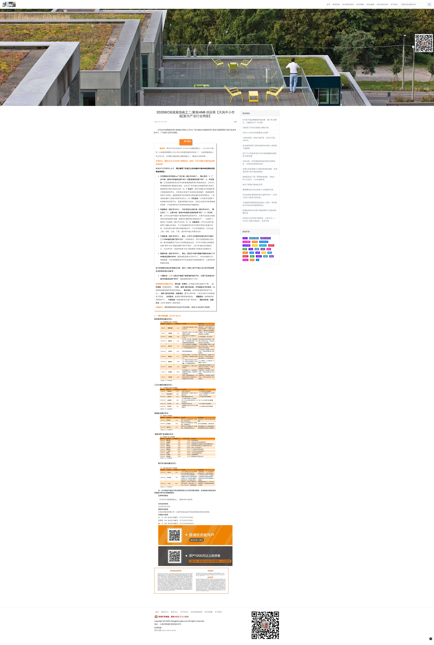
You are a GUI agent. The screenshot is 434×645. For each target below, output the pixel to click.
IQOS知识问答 (382, 4)
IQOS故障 (370, 4)
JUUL (245, 252)
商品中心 (164, 612)
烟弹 (257, 252)
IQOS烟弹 (246, 242)
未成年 (259, 256)
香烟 (251, 252)
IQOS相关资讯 (348, 4)
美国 (252, 256)
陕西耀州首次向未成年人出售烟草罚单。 (259, 189)
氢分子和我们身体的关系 (252, 184)
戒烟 (265, 256)
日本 (252, 260)
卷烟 (263, 252)
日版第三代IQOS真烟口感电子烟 (256, 127)
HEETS (271, 245)
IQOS (245, 238)
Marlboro (263, 245)
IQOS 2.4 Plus (265, 238)
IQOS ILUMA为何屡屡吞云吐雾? (255, 132)
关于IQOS (184, 612)
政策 (271, 256)
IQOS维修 (208, 612)
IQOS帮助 (360, 4)
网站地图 (158, 630)
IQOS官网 (246, 245)
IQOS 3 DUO (254, 238)
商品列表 (336, 4)
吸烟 (256, 249)
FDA (250, 249)
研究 (269, 252)
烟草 (244, 249)
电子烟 (255, 242)
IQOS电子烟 (263, 242)
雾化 (268, 249)
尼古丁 (245, 256)
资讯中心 (174, 612)
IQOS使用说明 (196, 612)
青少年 (245, 260)
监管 (262, 249)
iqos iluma (166, 630)
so (257, 260)
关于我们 (394, 4)
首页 (328, 4)
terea (173, 630)
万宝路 (255, 245)
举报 (235, 122)
